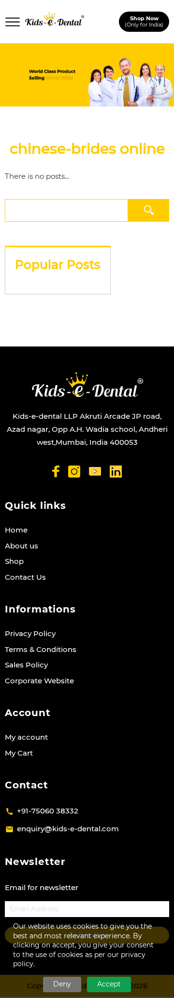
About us (21, 545)
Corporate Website (39, 680)
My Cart (19, 753)
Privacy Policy (30, 633)
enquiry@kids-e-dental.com (68, 828)
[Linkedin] (116, 472)
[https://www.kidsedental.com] (54, 21)
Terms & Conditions (40, 649)
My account (26, 737)
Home (16, 529)
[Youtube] (95, 472)
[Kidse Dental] (87, 385)
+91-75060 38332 (47, 810)
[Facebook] (55, 471)
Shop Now (144, 21)
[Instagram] (74, 472)
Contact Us (25, 577)
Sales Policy (26, 664)
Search (148, 209)
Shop (14, 561)
